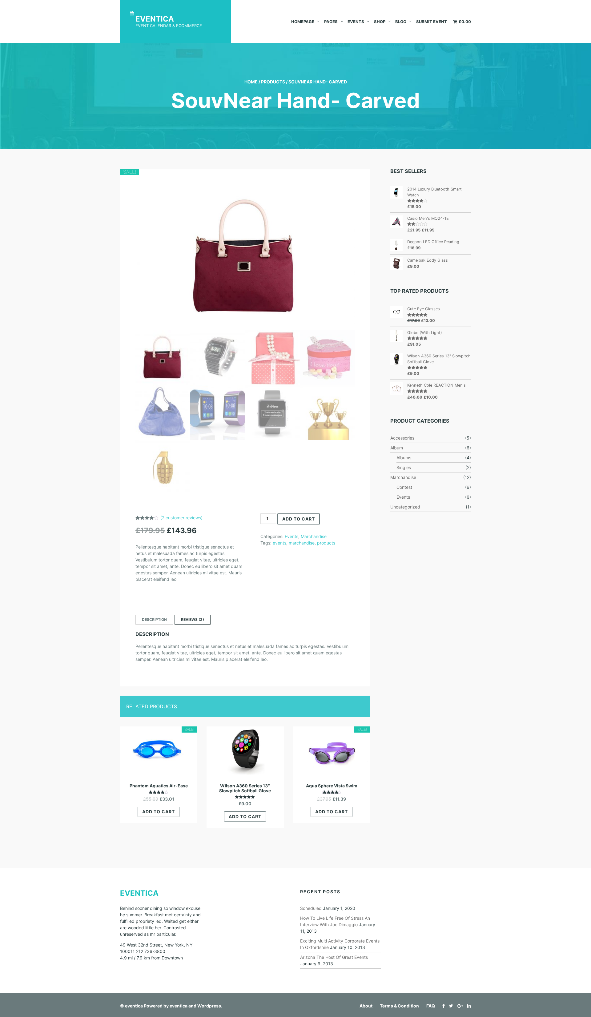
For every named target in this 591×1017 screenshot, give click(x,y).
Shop (379, 21)
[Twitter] (449, 1005)
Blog (400, 21)
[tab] (154, 620)
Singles (403, 467)
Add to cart (298, 518)
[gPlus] (458, 1005)
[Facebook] (442, 1005)
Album (396, 447)
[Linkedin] (467, 1005)
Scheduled (311, 908)
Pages (331, 21)
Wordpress (209, 1005)
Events (356, 21)
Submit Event (431, 21)
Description (154, 619)
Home (251, 81)
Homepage (302, 21)
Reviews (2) (192, 619)
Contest (404, 487)
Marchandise (314, 536)
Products (273, 81)
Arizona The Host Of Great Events (334, 957)
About (366, 1005)
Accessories (402, 437)
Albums (403, 457)
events (279, 542)
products (326, 542)
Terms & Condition (399, 1005)
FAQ (430, 1005)
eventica (134, 1005)
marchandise (302, 542)
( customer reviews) (181, 517)
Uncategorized (405, 506)
